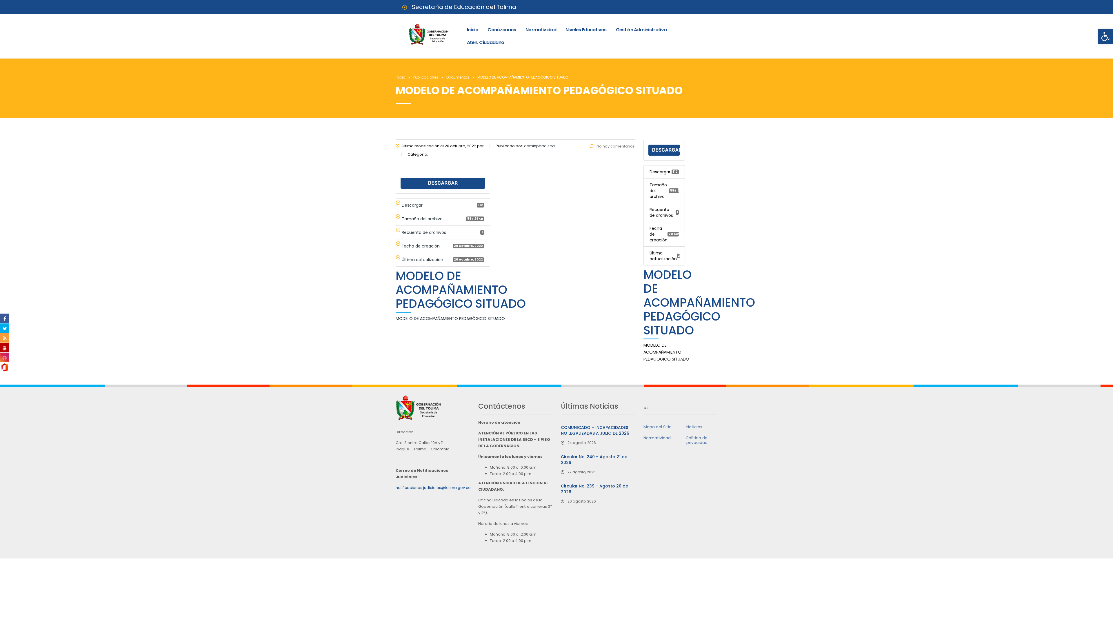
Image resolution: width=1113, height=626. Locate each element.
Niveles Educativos (585, 29)
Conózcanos (502, 29)
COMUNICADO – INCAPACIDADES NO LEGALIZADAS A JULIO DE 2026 (595, 430)
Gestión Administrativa (641, 29)
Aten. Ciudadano (485, 42)
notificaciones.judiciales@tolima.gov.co (433, 487)
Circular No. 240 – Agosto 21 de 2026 (594, 459)
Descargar (443, 183)
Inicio (472, 29)
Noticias (694, 427)
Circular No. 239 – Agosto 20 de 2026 (594, 489)
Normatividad (540, 29)
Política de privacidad (697, 440)
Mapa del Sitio (657, 427)
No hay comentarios (615, 146)
